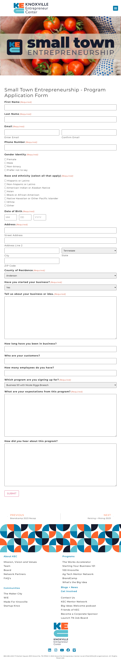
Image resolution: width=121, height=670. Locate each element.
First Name (18, 102)
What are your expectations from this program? (43, 391)
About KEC (10, 556)
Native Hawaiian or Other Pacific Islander (32, 198)
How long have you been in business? (30, 344)
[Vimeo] (74, 650)
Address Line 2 (13, 245)
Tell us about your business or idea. (35, 294)
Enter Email (11, 137)
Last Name (17, 114)
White (11, 202)
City (6, 255)
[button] (115, 8)
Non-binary (14, 166)
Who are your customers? (22, 356)
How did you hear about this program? (31, 441)
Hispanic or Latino (18, 181)
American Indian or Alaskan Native (28, 188)
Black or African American (23, 195)
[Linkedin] (50, 650)
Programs (68, 556)
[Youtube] (62, 650)
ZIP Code (10, 265)
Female (11, 159)
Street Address (13, 235)
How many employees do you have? (29, 368)
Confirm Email (71, 137)
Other (10, 205)
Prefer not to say (17, 170)
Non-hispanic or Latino (21, 184)
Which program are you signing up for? (37, 380)
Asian (10, 191)
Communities (12, 588)
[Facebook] (68, 650)
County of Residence (24, 270)
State (65, 255)
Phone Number (20, 142)
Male (10, 163)
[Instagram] (56, 650)
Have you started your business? (33, 282)
